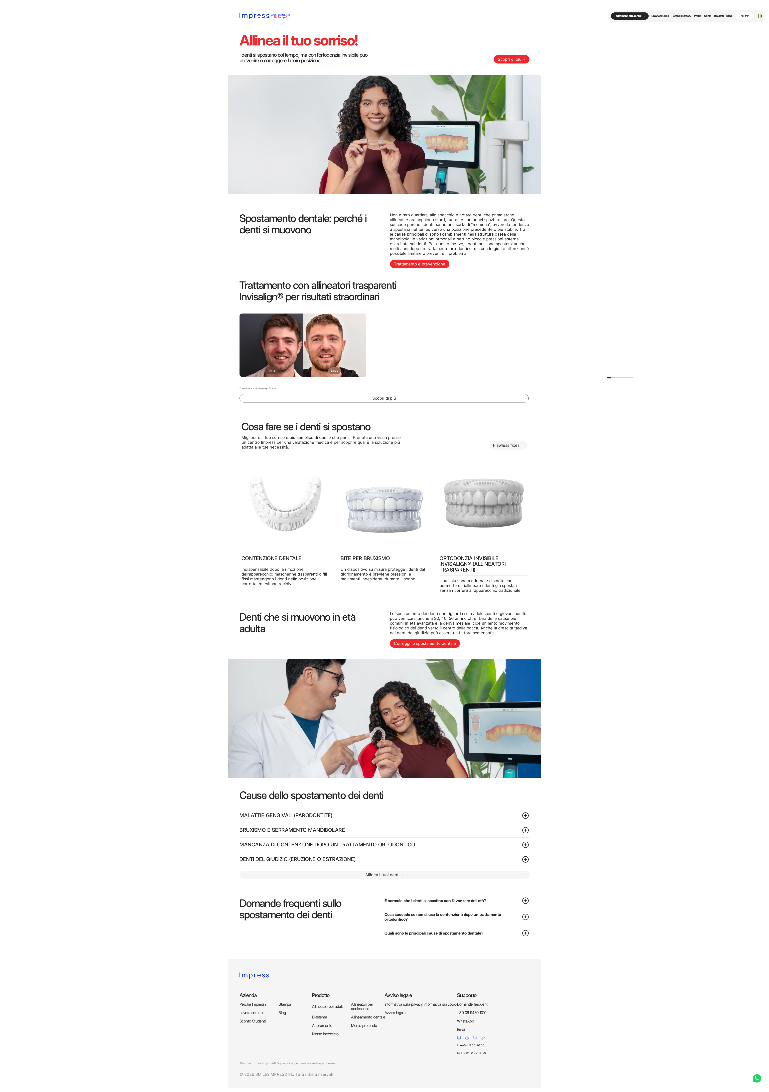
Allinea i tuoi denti (382, 874)
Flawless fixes (506, 445)
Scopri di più (509, 59)
